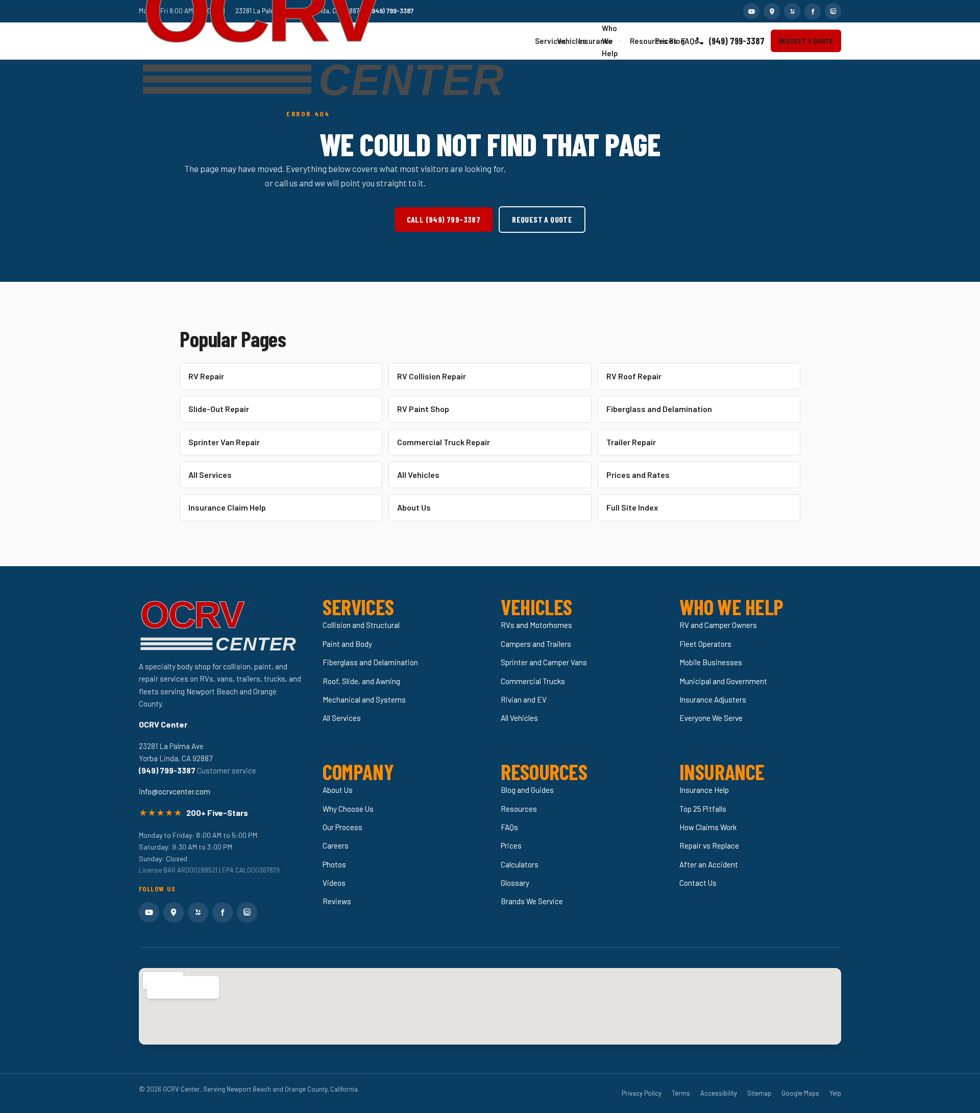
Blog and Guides (527, 789)
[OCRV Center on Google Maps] (772, 11)
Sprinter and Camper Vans (544, 662)
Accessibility (718, 1093)
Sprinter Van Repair (224, 442)
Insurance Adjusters (712, 699)
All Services (210, 474)
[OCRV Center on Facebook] (812, 11)
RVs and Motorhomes (536, 625)
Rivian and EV (524, 699)
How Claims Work (708, 827)
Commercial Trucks (533, 681)
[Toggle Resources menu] (645, 41)
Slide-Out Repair (218, 409)
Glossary (515, 882)
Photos (334, 864)
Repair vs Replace (709, 845)
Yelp (835, 1093)
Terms (681, 1093)
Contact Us (698, 882)
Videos (334, 882)
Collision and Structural (361, 625)
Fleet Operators (705, 643)
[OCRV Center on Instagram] (833, 11)
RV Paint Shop (423, 409)
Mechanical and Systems (364, 699)
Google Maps (800, 1093)
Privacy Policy (642, 1093)
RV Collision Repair (431, 376)
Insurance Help (704, 789)
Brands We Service (532, 901)
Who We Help (610, 40)
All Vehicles (418, 474)
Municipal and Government (723, 681)
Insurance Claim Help (227, 507)
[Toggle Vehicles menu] (569, 41)
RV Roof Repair (634, 376)
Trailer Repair (631, 442)
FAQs (684, 40)
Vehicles (563, 40)
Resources (637, 40)
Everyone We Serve (711, 717)
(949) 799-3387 (736, 40)
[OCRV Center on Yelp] (792, 11)
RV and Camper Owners (718, 625)
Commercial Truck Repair (443, 442)
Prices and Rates (638, 474)
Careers (336, 845)
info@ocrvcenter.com (174, 791)
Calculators (519, 864)
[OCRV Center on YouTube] (751, 11)
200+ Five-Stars (217, 812)
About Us (414, 507)
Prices (659, 40)
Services (541, 40)
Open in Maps (177, 987)
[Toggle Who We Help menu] (620, 40)
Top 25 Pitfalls (702, 808)
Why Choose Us (348, 808)
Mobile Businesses (710, 662)
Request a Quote (806, 40)
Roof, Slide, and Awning (361, 681)
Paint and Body (347, 643)
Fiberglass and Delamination (659, 409)
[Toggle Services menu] (548, 41)
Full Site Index (632, 507)
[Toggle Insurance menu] (593, 41)
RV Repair (206, 376)
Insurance (585, 40)
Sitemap (759, 1093)
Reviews (337, 901)
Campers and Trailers (536, 643)
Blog (672, 40)
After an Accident (708, 864)
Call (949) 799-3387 (444, 219)
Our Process (342, 827)
